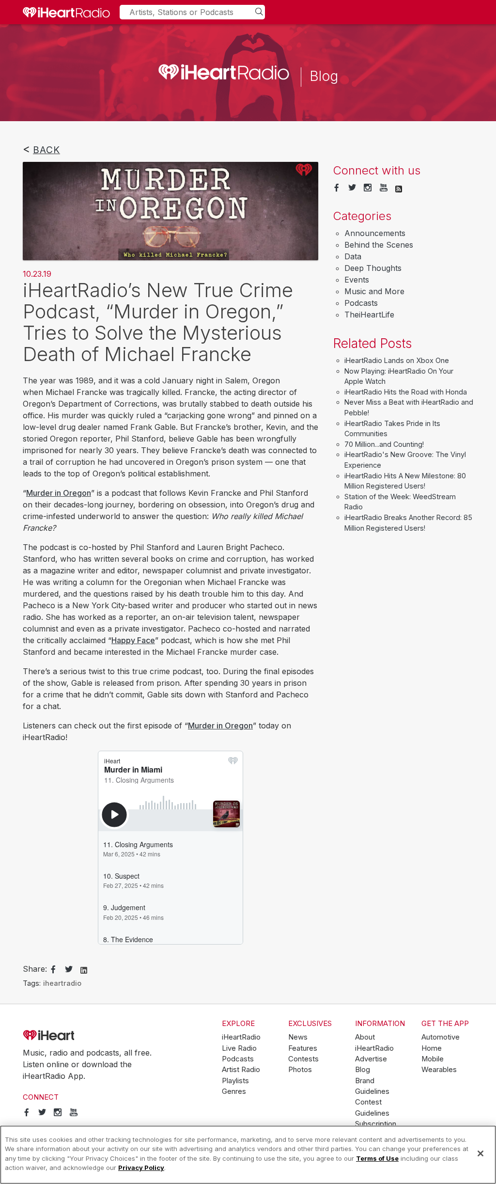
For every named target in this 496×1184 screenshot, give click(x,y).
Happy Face (133, 640)
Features (302, 1048)
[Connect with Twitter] (352, 188)
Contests (303, 1059)
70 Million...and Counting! (384, 444)
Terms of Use (377, 1158)
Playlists (235, 1080)
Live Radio (239, 1048)
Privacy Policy (141, 1167)
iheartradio (62, 983)
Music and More (374, 291)
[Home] (66, 12)
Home (431, 1048)
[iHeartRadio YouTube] (384, 188)
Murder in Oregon (58, 493)
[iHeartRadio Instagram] (368, 188)
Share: (35, 969)
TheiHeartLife (369, 314)
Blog (362, 1069)
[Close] (480, 1153)
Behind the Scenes (378, 245)
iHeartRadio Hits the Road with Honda (405, 392)
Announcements (374, 233)
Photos (300, 1069)
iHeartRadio (76, 1035)
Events (356, 279)
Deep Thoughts (373, 268)
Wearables (439, 1069)
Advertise (371, 1059)
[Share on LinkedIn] (83, 969)
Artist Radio (241, 1069)
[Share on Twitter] (69, 970)
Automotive (440, 1037)
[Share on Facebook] (53, 970)
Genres (234, 1091)
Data (352, 256)
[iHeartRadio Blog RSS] (398, 188)
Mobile (432, 1059)
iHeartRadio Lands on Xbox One (396, 360)
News (298, 1037)
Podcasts (361, 303)
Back (46, 150)
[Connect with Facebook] (337, 188)
